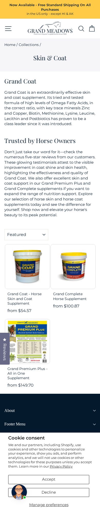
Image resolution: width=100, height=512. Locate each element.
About (9, 410)
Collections (29, 45)
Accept (48, 479)
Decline (49, 492)
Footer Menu (14, 424)
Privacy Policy (61, 466)
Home (9, 45)
